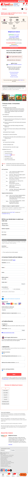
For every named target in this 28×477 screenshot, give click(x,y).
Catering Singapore (4, 457)
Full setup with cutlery (14, 68)
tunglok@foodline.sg (14, 37)
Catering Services (4, 460)
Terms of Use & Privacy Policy (6, 456)
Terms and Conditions (14, 69)
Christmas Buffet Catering (6, 466)
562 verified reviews (14, 45)
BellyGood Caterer (14, 32)
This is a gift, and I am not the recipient (10, 252)
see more (10, 444)
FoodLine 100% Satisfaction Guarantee (11, 298)
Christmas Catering (4, 465)
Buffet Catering (4, 458)
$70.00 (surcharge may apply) (14, 67)
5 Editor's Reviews (14, 47)
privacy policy (5, 378)
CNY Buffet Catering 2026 (6, 463)
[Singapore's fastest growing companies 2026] (16, 5)
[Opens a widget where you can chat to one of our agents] (23, 474)
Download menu (14, 73)
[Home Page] (7, 5)
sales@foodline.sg (5, 452)
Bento (7, 195)
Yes (4, 353)
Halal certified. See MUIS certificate (14, 64)
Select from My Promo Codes (8, 332)
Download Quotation (14, 72)
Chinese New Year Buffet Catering (7, 462)
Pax (7, 172)
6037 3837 (14, 35)
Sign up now (21, 1)
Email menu (14, 75)
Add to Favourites (14, 76)
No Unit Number (17, 289)
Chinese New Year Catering (6, 461)
